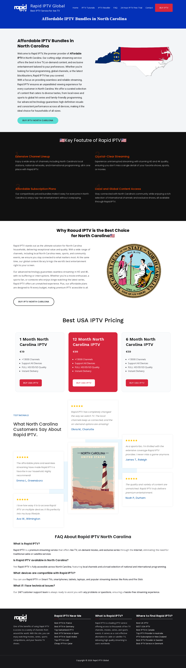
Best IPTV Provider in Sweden (149, 640)
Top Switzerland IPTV (64, 630)
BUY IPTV (163, 7)
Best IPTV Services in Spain (66, 633)
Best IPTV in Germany (64, 626)
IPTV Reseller (104, 7)
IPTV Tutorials (88, 7)
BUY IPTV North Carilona (37, 120)
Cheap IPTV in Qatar (63, 643)
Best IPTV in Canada (145, 630)
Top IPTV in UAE (61, 640)
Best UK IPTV (142, 623)
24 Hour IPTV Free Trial (131, 7)
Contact (149, 7)
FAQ (115, 7)
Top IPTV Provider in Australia (149, 633)
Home (75, 7)
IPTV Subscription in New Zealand (151, 636)
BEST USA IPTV (143, 626)
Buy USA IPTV (30, 383)
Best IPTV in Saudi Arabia (65, 636)
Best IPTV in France (63, 623)
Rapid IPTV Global (47, 6)
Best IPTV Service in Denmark (149, 643)
